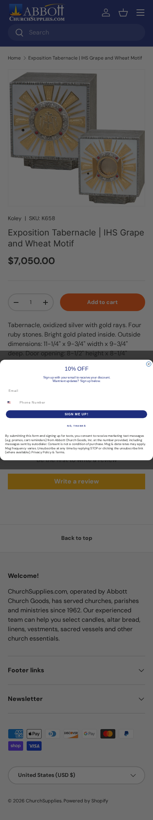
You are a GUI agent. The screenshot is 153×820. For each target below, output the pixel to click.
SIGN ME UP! (77, 414)
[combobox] (11, 402)
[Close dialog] (148, 364)
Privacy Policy (41, 452)
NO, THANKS (76, 426)
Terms (59, 452)
